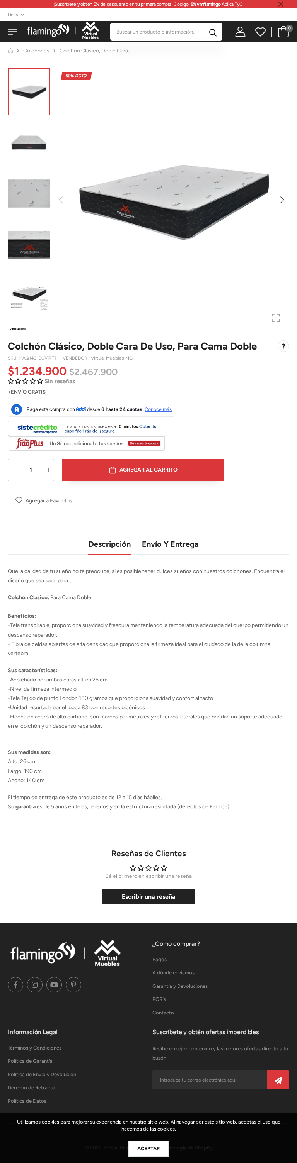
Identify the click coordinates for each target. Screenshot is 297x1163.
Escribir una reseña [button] (149, 896)
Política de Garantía (30, 1061)
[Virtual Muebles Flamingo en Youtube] (54, 984)
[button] (281, 200)
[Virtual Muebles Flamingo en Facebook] (15, 984)
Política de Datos (27, 1101)
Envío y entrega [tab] (170, 544)
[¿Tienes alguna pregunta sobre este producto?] (283, 346)
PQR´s (159, 999)
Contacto (163, 1013)
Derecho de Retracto (31, 1087)
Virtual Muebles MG (112, 358)
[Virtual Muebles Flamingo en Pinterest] (73, 984)
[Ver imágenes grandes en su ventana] (275, 318)
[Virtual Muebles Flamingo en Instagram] (35, 984)
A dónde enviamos (173, 972)
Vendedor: (76, 358)
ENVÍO (19, 392)
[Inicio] (10, 51)
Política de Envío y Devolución (42, 1074)
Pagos (159, 959)
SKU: (13, 358)
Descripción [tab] (110, 544)
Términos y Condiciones (34, 1048)
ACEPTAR (148, 1148)
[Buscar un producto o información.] (213, 32)
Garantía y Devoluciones (180, 986)
